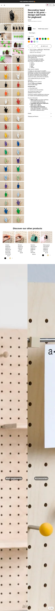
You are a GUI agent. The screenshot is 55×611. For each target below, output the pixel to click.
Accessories (41, 478)
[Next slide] (13, 237)
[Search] (4, 5)
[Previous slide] (4, 237)
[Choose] (12, 241)
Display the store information (35, 52)
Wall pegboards (14, 478)
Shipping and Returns (33, 116)
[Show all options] (12, 258)
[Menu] (1, 5)
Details (29, 113)
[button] (50, 5)
